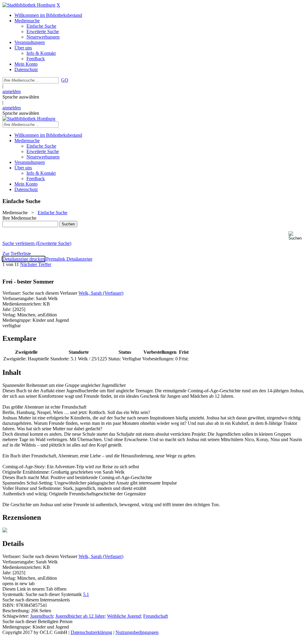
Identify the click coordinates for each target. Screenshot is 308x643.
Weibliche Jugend (124, 616)
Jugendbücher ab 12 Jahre (80, 616)
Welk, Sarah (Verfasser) (101, 293)
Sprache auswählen (20, 96)
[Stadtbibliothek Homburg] (28, 5)
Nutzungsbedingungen (137, 632)
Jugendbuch (41, 616)
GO (64, 80)
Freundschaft (155, 616)
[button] (297, 235)
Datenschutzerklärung (91, 632)
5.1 (86, 594)
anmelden (11, 91)
